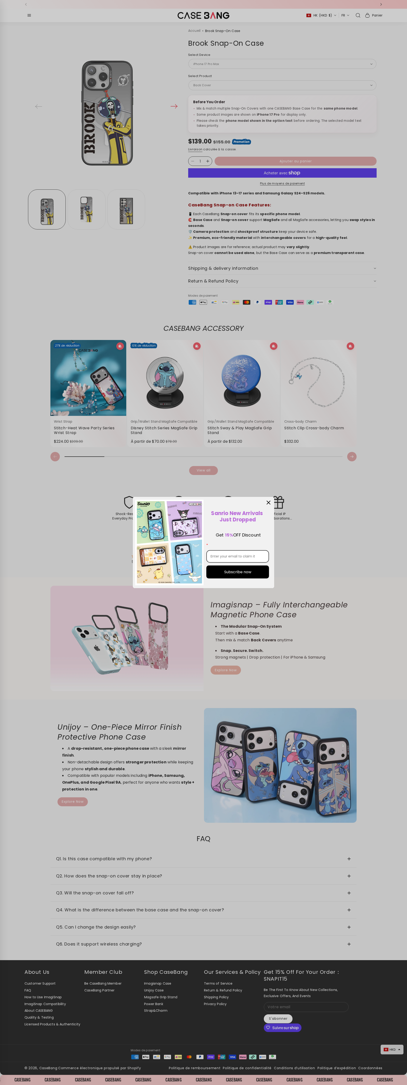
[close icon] (268, 502)
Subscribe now (237, 572)
